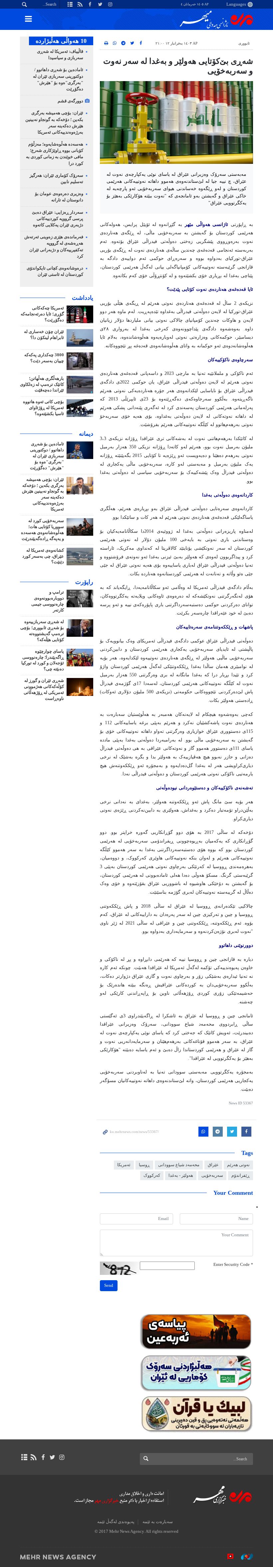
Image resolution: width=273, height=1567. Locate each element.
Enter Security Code (233, 1264)
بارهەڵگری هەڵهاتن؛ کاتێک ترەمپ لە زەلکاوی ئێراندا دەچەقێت (42, 384)
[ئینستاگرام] (62, 1457)
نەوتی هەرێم (238, 1165)
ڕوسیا (144, 1165)
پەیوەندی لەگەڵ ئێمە (116, 1521)
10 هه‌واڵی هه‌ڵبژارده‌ (61, 41)
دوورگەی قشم (70, 101)
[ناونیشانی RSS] (33, 1457)
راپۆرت (84, 582)
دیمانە (86, 433)
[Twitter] (52, 1457)
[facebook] (43, 1457)
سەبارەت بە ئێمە (157, 1521)
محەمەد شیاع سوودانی (178, 1165)
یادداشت (82, 297)
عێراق (213, 1165)
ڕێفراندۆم (240, 1175)
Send (108, 1285)
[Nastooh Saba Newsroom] (243, 1557)
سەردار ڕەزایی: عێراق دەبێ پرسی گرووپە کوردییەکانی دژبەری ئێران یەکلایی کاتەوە (57, 218)
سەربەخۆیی (212, 1175)
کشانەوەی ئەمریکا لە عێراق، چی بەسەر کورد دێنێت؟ (43, 556)
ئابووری (244, 43)
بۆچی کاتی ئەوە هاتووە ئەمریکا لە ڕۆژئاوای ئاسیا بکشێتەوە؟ (43, 407)
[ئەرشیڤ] (24, 1457)
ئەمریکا (124, 1165)
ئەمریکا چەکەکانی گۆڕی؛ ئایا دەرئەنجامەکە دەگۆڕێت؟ (42, 314)
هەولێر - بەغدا (180, 1175)
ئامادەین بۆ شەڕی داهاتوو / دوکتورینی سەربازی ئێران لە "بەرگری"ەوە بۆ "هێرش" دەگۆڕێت (47, 456)
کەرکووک (151, 1175)
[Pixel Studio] (227, 1557)
